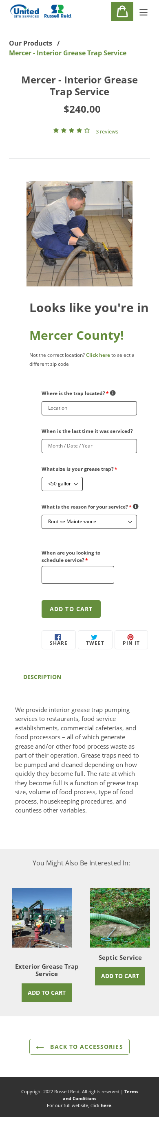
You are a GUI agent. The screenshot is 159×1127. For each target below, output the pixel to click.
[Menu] (143, 11)
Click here (98, 355)
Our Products (30, 43)
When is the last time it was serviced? (87, 431)
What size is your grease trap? (79, 468)
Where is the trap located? (75, 393)
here (106, 1105)
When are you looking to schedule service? (71, 556)
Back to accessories (85, 1047)
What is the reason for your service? (87, 506)
